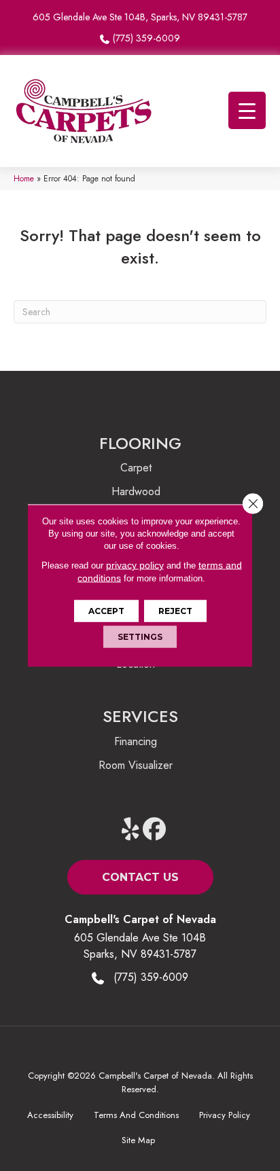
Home (24, 178)
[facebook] (154, 829)
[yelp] (130, 829)
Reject (175, 611)
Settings (140, 637)
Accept (106, 611)
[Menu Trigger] (247, 110)
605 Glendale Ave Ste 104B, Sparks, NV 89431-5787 (140, 17)
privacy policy (135, 565)
